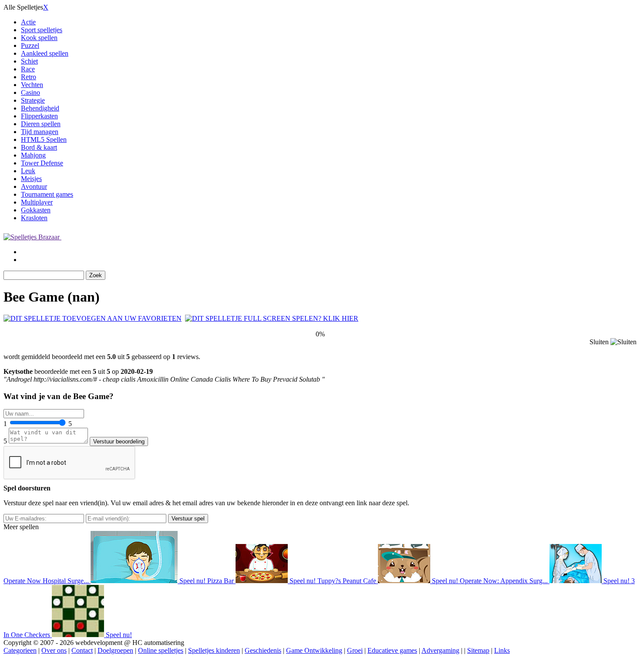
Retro (28, 77)
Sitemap (478, 650)
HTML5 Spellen (44, 139)
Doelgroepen (115, 650)
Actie (28, 22)
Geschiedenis (263, 650)
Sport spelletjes (41, 30)
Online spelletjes (160, 650)
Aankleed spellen (44, 53)
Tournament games (47, 194)
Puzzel (30, 45)
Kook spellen (39, 37)
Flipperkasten (39, 116)
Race (28, 69)
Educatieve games (392, 650)
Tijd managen (39, 131)
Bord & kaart (39, 147)
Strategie (33, 100)
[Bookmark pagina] (92, 318)
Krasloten (34, 218)
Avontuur (34, 186)
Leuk (28, 171)
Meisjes (31, 178)
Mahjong (33, 155)
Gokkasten (36, 210)
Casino (30, 92)
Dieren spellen (41, 124)
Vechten (32, 84)
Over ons (54, 650)
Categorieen (20, 650)
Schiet (29, 61)
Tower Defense (42, 163)
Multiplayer (37, 202)
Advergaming (440, 650)
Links (502, 650)
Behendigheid (40, 108)
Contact (82, 650)
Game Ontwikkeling (314, 650)
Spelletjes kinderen (214, 650)
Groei (355, 650)
